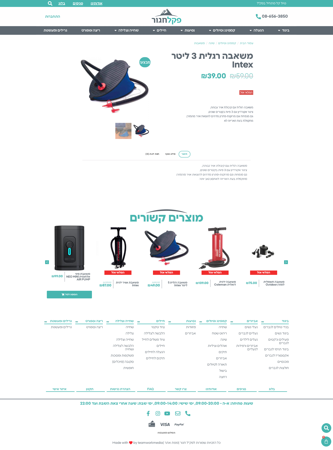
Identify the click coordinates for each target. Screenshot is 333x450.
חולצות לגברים (279, 368)
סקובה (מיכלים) (123, 361)
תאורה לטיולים (217, 364)
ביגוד (285, 30)
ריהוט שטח (219, 333)
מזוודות (191, 327)
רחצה (223, 377)
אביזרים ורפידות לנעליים (247, 347)
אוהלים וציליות (217, 346)
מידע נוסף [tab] (170, 154)
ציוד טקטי (158, 327)
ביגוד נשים (282, 333)
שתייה (223, 327)
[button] (69, 294)
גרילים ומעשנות (55, 30)
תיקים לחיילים (155, 358)
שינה (212, 43)
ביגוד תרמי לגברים (276, 349)
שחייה (130, 327)
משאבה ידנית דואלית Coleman (225, 283)
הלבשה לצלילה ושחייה (123, 347)
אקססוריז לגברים (277, 355)
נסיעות (190, 30)
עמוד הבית (246, 43)
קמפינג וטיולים (224, 30)
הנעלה (259, 30)
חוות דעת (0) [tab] (152, 154)
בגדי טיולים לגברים (276, 327)
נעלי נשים (251, 327)
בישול (223, 370)
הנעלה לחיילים (155, 352)
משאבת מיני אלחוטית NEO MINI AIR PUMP (78, 277)
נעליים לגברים (248, 333)
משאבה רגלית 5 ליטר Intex (177, 284)
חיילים (161, 30)
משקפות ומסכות (122, 355)
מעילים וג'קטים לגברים (278, 341)
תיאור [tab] (184, 154)
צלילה (130, 333)
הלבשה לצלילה (154, 333)
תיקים (223, 352)
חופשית (128, 368)
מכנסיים (283, 361)
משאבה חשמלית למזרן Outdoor (273, 283)
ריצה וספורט (91, 30)
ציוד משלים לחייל (153, 339)
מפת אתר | (170, 442)
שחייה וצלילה (128, 30)
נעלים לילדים (249, 339)
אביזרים (221, 358)
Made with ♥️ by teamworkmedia (137, 442)
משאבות (199, 43)
